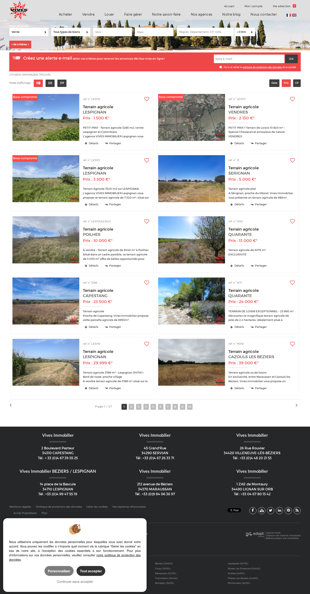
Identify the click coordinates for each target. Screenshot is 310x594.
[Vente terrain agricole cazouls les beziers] (191, 362)
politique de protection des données (262, 67)
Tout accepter (91, 571)
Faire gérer (133, 14)
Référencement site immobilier (282, 538)
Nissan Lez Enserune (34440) (244, 568)
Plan (44, 513)
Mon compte (253, 6)
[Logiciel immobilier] (255, 535)
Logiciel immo (273, 532)
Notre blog (231, 14)
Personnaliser (59, 571)
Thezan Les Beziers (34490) (243, 578)
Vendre (88, 14)
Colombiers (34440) (166, 578)
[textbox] (205, 32)
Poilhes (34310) (236, 573)
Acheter (65, 14)
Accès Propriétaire (25, 513)
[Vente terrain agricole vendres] (191, 117)
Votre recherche (19, 26)
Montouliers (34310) (239, 583)
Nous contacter (263, 14)
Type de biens (59, 26)
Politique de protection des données (59, 506)
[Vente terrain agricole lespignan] (45, 117)
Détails (93, 143)
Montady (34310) (164, 583)
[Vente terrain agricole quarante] (191, 239)
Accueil (229, 6)
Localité (181, 26)
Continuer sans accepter (75, 581)
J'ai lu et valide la (233, 67)
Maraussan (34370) (165, 573)
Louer (109, 14)
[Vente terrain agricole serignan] (191, 178)
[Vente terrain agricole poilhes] (45, 239)
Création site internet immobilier (283, 535)
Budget (97, 26)
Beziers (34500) (164, 563)
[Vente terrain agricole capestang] (45, 301)
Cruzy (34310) (162, 568)
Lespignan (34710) (238, 563)
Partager (115, 143)
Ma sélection (284, 6)
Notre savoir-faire (166, 14)
